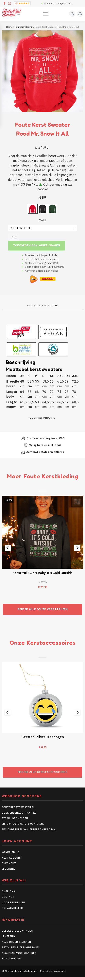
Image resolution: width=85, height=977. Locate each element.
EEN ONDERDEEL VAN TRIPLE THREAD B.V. (29, 829)
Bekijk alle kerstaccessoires (42, 772)
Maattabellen (12, 958)
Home (9, 26)
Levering (8, 868)
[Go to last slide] (8, 548)
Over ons (8, 891)
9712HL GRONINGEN (15, 818)
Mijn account (12, 857)
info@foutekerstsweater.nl (23, 823)
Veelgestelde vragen (17, 930)
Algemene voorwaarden (19, 952)
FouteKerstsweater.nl (18, 807)
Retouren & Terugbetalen (21, 947)
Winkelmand (10, 852)
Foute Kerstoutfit (24, 26)
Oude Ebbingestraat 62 (19, 812)
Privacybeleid (12, 908)
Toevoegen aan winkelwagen (36, 245)
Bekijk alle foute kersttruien (42, 609)
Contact (8, 896)
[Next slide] (77, 548)
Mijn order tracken (16, 941)
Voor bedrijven (13, 902)
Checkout (9, 863)
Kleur (42, 197)
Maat (42, 220)
